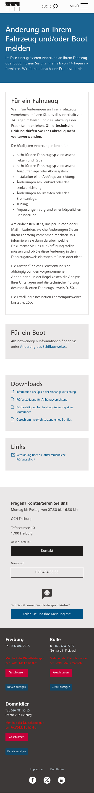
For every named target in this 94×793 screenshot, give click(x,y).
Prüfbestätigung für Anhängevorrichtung (41, 399)
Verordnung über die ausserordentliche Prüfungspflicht (41, 457)
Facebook (32, 780)
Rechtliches (57, 769)
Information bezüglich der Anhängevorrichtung (46, 392)
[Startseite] (17, 6)
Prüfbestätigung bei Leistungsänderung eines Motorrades (44, 410)
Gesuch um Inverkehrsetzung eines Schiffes (44, 419)
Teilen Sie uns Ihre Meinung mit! (47, 614)
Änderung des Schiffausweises (43, 347)
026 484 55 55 (47, 572)
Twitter (47, 780)
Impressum (37, 769)
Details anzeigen (16, 687)
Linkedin (61, 780)
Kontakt (47, 551)
